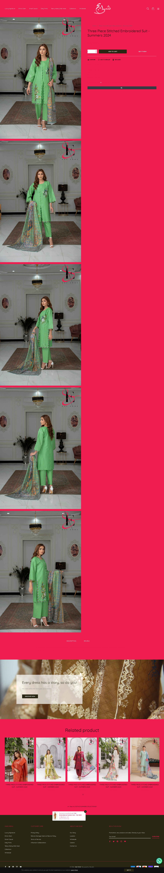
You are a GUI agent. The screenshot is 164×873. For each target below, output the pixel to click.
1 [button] (80, 794)
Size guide (117, 59)
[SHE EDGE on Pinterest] (117, 841)
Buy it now (142, 51)
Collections (8, 849)
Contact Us (73, 846)
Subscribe (155, 836)
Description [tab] (71, 641)
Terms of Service (36, 839)
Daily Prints (8, 842)
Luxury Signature (10, 833)
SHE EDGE (78, 867)
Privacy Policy (35, 833)
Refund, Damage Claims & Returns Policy (43, 836)
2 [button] (83, 794)
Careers (72, 842)
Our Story (73, 833)
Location (72, 836)
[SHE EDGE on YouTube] (125, 841)
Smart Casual (9, 839)
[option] (19, 766)
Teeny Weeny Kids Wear (12, 846)
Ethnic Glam (8, 836)
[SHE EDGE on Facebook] (110, 841)
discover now (30, 696)
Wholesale (8, 853)
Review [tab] (87, 641)
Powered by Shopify (88, 867)
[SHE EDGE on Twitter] (113, 841)
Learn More (74, 870)
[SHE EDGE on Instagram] (121, 841)
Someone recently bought (67, 808)
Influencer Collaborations (38, 842)
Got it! (129, 870)
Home (94, 26)
